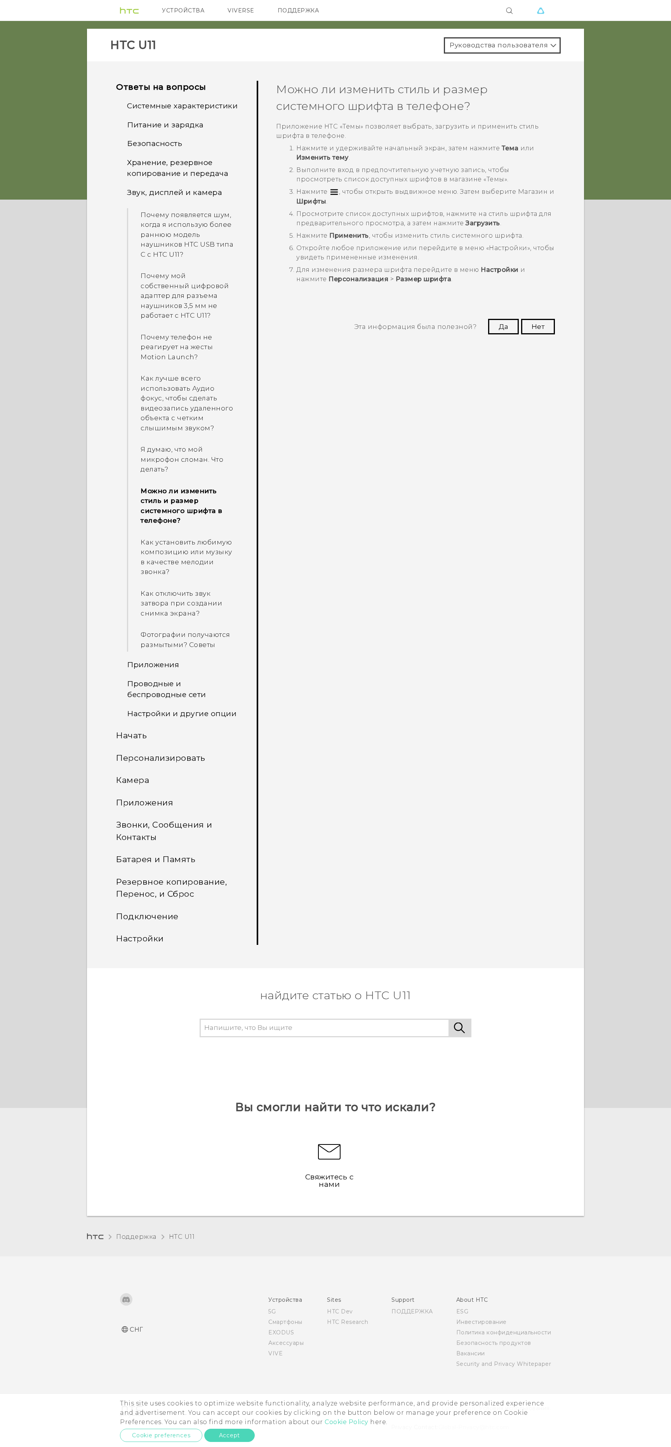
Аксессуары (286, 1342)
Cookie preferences (161, 1435)
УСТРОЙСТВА (183, 10)
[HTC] (129, 10)
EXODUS (281, 1332)
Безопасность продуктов (493, 1342)
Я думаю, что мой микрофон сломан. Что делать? (182, 459)
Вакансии (470, 1353)
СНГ (136, 1329)
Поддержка (136, 1236)
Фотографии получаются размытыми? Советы (185, 640)
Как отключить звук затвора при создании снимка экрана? (181, 603)
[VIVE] (540, 10)
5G (272, 1311)
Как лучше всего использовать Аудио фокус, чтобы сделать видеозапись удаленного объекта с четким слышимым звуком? (187, 403)
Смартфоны (285, 1321)
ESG (462, 1311)
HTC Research (347, 1321)
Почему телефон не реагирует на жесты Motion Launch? (177, 347)
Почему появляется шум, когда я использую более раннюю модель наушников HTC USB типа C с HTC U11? (187, 234)
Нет (538, 326)
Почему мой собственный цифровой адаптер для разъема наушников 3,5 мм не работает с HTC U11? (185, 295)
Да (503, 326)
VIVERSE (241, 10)
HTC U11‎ (182, 1236)
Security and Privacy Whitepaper (503, 1363)
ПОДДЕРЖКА (298, 10)
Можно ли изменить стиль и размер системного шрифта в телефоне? (182, 506)
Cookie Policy (347, 1422)
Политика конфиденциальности (503, 1332)
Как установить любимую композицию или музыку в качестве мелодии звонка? (186, 557)
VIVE (275, 1353)
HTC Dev (340, 1311)
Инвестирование (481, 1321)
